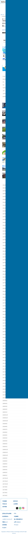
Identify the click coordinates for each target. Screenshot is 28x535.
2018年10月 (5, 455)
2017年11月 (5, 481)
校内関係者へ (5, 516)
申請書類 (16, 516)
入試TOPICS (5, 20)
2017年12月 (5, 478)
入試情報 (15, 503)
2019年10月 (5, 420)
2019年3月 (5, 440)
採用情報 (4, 524)
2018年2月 (5, 472)
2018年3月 (5, 469)
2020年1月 (5, 412)
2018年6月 (5, 461)
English (4, 527)
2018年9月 (5, 458)
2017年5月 (5, 492)
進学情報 (4, 506)
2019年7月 (5, 429)
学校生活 (4, 503)
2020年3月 (5, 406)
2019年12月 (5, 415)
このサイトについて (7, 519)
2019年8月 (5, 426)
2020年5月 (5, 400)
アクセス (16, 524)
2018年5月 (5, 463)
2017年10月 (5, 484)
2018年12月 (5, 449)
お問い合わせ (17, 522)
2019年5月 (5, 435)
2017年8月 (5, 489)
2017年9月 (5, 486)
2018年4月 (5, 466)
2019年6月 (5, 432)
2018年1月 (5, 475)
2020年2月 (5, 409)
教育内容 (15, 501)
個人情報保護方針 (18, 519)
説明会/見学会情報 (6, 513)
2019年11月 (5, 417)
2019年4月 (5, 438)
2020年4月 (5, 403)
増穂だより (5, 522)
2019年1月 (5, 446)
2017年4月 (5, 495)
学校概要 (4, 501)
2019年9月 (5, 423)
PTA (15, 513)
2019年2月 (5, 443)
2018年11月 (5, 452)
